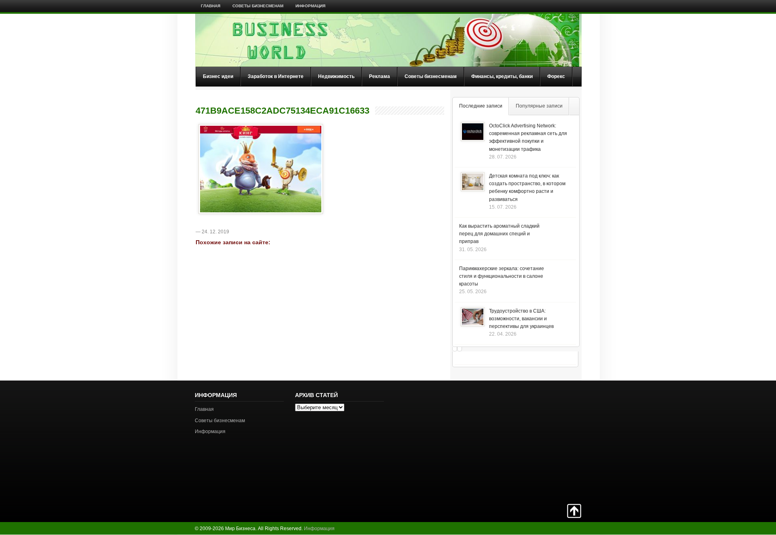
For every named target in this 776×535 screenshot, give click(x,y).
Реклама (379, 76)
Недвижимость (336, 76)
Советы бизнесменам (257, 6)
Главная (210, 6)
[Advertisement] (553, 441)
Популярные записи (539, 106)
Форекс (556, 76)
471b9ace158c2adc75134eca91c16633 (282, 110)
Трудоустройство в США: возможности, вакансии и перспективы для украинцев (521, 318)
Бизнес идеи (218, 76)
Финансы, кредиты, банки (502, 76)
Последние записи (480, 106)
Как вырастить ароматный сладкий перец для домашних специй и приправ (499, 233)
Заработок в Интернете (276, 76)
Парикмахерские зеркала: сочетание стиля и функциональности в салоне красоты (501, 276)
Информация (310, 6)
